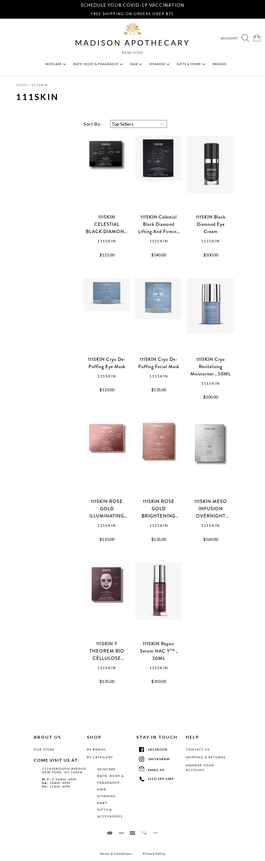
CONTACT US (198, 749)
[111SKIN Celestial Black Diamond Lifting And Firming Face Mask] (158, 174)
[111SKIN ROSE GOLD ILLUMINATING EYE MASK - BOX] (107, 459)
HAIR (101, 789)
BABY (102, 803)
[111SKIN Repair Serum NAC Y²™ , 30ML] (158, 601)
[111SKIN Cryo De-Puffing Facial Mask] (158, 317)
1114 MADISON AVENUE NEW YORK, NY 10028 (64, 770)
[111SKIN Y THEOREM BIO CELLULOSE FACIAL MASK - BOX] (107, 601)
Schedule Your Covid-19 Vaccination (132, 5)
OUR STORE (44, 749)
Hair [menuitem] (134, 64)
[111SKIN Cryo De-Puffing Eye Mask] (107, 317)
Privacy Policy (154, 854)
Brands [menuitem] (220, 64)
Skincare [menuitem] (54, 64)
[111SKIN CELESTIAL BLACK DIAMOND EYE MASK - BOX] (107, 174)
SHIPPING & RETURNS (206, 757)
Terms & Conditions (116, 854)
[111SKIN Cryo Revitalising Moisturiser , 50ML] (210, 317)
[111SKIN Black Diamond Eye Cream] (210, 174)
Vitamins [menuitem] (157, 64)
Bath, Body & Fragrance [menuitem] (96, 64)
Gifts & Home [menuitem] (189, 64)
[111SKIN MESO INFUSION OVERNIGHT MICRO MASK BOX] (210, 459)
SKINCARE (106, 769)
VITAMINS (106, 796)
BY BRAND (96, 749)
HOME (22, 85)
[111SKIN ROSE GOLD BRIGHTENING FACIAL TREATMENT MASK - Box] (158, 459)
